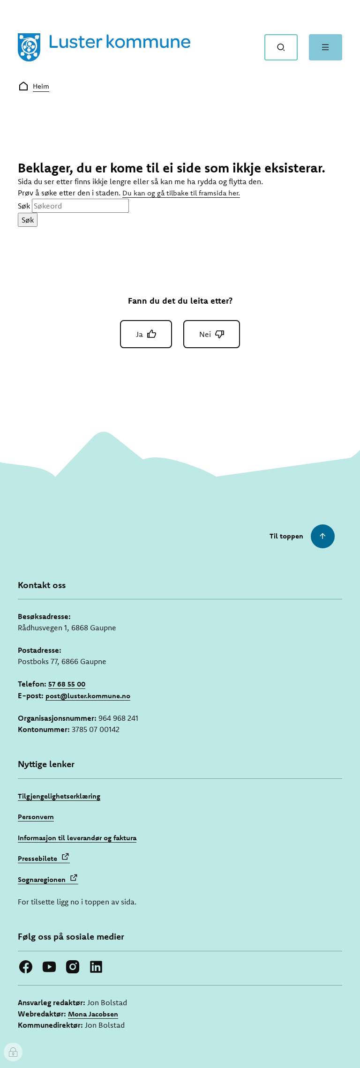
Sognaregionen (42, 879)
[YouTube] (49, 967)
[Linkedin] (96, 967)
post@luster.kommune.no (87, 695)
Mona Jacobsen (93, 1013)
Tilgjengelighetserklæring (59, 796)
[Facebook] (26, 967)
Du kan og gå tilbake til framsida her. (181, 192)
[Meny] (325, 47)
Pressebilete (37, 858)
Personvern (36, 816)
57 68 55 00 (66, 684)
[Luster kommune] (104, 47)
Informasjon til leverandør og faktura (77, 837)
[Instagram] (73, 967)
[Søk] (281, 47)
